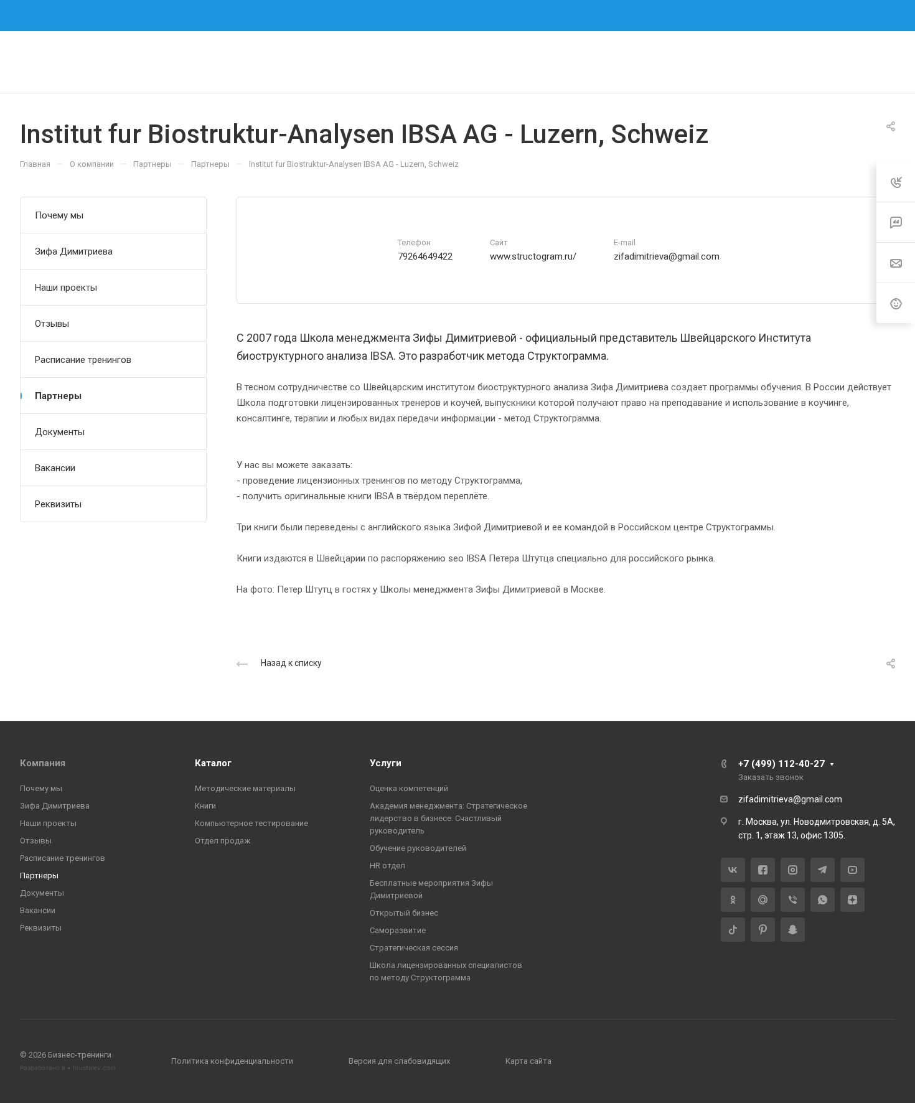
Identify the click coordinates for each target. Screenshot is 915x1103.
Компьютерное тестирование (251, 823)
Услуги (385, 763)
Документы (60, 432)
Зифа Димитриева (74, 251)
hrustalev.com (94, 1067)
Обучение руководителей (418, 848)
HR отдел (387, 865)
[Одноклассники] (733, 900)
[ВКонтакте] (450, 15)
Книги (205, 805)
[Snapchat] (793, 930)
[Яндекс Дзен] (852, 900)
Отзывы (52, 323)
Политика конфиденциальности (232, 1061)
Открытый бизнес (404, 913)
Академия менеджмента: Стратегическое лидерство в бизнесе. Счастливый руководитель (448, 818)
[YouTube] (852, 870)
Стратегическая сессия (414, 947)
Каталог (213, 763)
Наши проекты (66, 287)
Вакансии (55, 468)
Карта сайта (528, 1061)
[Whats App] (822, 900)
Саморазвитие (398, 930)
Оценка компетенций (409, 788)
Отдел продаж (222, 840)
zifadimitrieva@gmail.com (667, 256)
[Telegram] (518, 15)
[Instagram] (495, 15)
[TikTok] (733, 930)
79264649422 (425, 256)
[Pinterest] (763, 930)
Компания (42, 763)
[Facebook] (473, 15)
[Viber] (793, 900)
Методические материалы (245, 788)
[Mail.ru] (763, 900)
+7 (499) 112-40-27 (678, 15)
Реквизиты (58, 504)
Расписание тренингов (83, 359)
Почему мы (59, 215)
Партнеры (58, 395)
